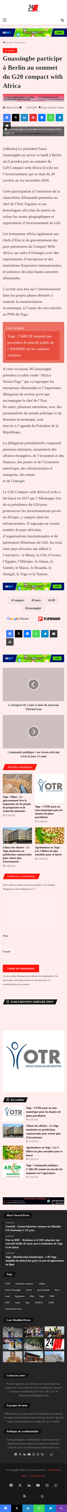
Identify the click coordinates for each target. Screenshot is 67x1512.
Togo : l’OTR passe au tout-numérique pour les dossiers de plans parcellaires (43, 1112)
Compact (18, 600)
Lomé (7, 1296)
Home (25, 1475)
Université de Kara (13, 1309)
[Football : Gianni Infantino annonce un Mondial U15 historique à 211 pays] (12, 1344)
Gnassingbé (34, 608)
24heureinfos (54, 1470)
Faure (37, 600)
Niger (41, 1296)
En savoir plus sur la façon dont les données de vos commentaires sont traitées (30, 980)
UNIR (51, 1302)
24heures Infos (12, 107)
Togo (27, 1302)
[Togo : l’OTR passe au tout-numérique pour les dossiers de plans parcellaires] (49, 788)
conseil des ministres (24, 1283)
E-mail (6, 951)
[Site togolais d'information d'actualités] (33, 8)
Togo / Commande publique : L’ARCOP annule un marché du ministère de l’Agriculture (44, 1169)
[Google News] (18, 619)
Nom (5, 935)
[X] (20, 1454)
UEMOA (39, 1302)
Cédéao (42, 1283)
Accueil (9, 42)
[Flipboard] (49, 619)
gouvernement (43, 1290)
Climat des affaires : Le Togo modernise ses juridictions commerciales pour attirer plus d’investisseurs (17, 854)
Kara (57, 1290)
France (29, 1290)
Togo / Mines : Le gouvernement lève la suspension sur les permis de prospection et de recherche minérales (17, 804)
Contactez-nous (37, 1475)
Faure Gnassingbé (13, 1290)
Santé (17, 1302)
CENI (7, 1283)
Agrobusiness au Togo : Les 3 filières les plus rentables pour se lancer (48, 851)
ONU (7, 1302)
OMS (52, 1296)
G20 (52, 600)
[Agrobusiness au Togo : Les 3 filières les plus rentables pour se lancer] (49, 835)
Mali (32, 1296)
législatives (20, 1296)
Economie (20, 42)
